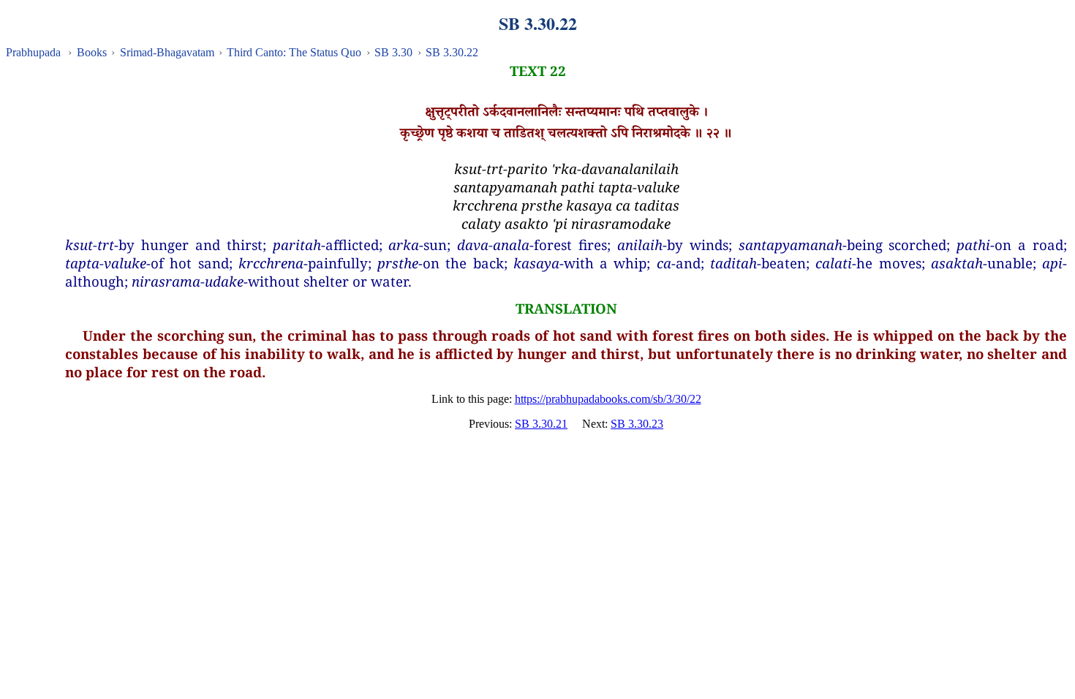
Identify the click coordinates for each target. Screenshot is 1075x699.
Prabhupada (33, 52)
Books (92, 52)
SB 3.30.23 (637, 423)
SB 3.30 (393, 52)
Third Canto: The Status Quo (294, 52)
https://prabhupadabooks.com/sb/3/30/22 (608, 399)
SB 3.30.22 (452, 52)
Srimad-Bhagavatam (167, 52)
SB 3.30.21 (541, 423)
